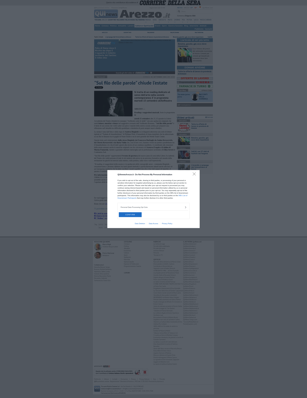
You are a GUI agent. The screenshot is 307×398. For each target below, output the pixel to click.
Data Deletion (140, 223)
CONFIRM (130, 215)
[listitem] (153, 207)
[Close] (195, 174)
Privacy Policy (167, 223)
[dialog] (153, 199)
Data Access (153, 223)
